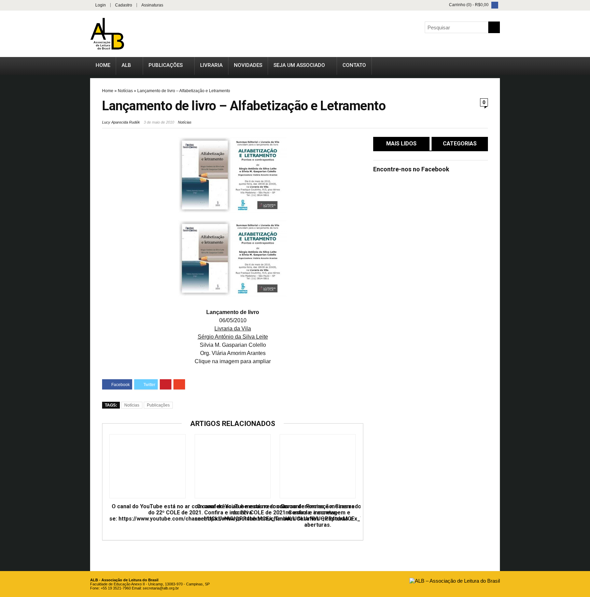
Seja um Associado (299, 65)
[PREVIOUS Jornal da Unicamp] (7, 282)
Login (100, 5)
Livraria (211, 65)
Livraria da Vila (232, 328)
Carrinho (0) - (468, 4)
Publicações (166, 65)
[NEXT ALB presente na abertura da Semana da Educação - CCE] (583, 282)
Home (103, 65)
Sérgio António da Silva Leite (233, 337)
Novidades (248, 65)
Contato (354, 65)
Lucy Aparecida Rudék (121, 122)
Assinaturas (152, 5)
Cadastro (123, 5)
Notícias (125, 90)
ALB (126, 65)
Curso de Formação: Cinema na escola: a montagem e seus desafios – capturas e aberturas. (317, 515)
